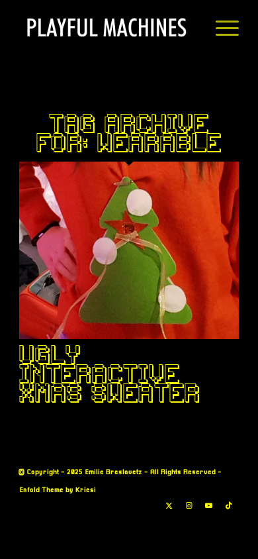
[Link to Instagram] (189, 506)
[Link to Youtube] (209, 506)
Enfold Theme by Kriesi (57, 490)
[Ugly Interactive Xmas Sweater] (129, 336)
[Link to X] (169, 506)
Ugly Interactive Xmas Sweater (109, 373)
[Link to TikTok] (229, 506)
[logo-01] (106, 27)
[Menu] (220, 27)
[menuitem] (220, 27)
